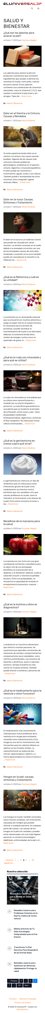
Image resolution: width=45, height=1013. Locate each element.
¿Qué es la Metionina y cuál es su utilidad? (21, 279)
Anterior (8, 860)
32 (33, 860)
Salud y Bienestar (15, 103)
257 (19, 985)
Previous (13, 981)
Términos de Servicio (22, 1003)
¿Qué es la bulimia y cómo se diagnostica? (20, 606)
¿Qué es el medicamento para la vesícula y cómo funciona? (22, 692)
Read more (26, 96)
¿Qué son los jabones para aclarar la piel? (18, 34)
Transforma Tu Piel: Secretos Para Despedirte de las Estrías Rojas (26, 950)
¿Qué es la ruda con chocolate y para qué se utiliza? (22, 359)
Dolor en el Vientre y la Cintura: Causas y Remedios (21, 115)
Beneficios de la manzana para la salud (21, 523)
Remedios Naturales (17, 890)
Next (26, 985)
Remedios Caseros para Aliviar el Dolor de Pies (22, 896)
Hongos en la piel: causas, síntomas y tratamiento (18, 778)
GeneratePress (22, 1009)
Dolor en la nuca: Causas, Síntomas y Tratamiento (18, 201)
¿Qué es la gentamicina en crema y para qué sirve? (19, 442)
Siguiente (9, 863)
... (25, 981)
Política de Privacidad (27, 999)
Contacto (13, 999)
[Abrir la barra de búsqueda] (32, 8)
